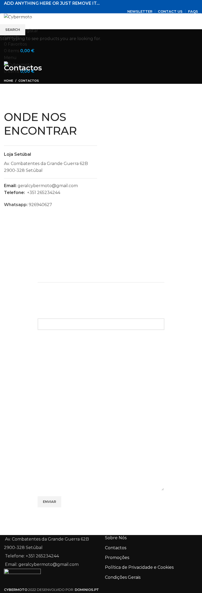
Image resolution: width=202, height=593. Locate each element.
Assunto (46, 387)
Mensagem (49, 436)
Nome (44, 338)
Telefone (47, 411)
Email (43, 363)
